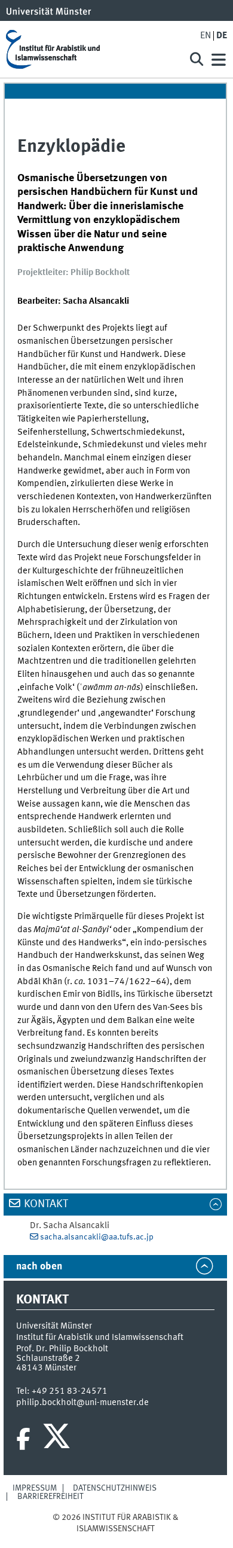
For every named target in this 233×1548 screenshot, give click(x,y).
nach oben (39, 1267)
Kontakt (46, 1204)
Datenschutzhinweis (115, 1488)
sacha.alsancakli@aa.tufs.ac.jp (97, 1237)
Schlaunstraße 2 (48, 1358)
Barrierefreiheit (50, 1496)
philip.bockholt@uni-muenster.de (82, 1402)
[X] (58, 1439)
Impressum (35, 1488)
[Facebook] (23, 1439)
